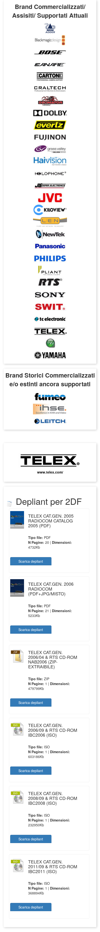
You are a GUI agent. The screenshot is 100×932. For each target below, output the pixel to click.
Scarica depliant (30, 561)
